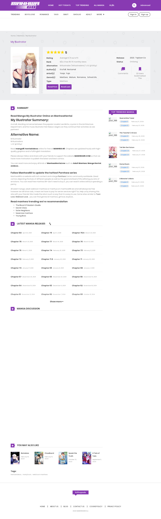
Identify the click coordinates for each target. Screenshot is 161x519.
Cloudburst (49, 453)
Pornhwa (62, 176)
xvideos (14, 166)
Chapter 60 (46, 294)
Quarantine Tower (126, 118)
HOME (51, 5)
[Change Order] (50, 224)
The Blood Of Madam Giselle (28, 205)
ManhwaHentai (63, 115)
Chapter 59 (77, 294)
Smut (65, 14)
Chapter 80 (16, 233)
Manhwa (20, 36)
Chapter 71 (77, 259)
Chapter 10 (124, 125)
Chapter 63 (46, 285)
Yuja (68, 73)
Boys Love (30, 14)
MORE (99, 14)
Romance (44, 14)
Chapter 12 (124, 140)
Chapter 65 (77, 277)
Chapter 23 (125, 155)
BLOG (66, 506)
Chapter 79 (46, 233)
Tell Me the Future (126, 147)
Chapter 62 (77, 285)
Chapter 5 (124, 186)
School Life (92, 77)
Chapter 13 (124, 136)
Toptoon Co (140, 58)
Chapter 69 (46, 268)
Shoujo (77, 14)
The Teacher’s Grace (128, 133)
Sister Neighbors (23, 210)
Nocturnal (71, 69)
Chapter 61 (16, 294)
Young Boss (21, 215)
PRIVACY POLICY (114, 506)
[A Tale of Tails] (86, 458)
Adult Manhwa (80, 163)
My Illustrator (31, 36)
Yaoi (56, 14)
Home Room (124, 164)
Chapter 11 (124, 122)
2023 (132, 58)
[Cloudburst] (39, 458)
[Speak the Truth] (62, 458)
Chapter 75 (16, 250)
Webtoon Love (21, 197)
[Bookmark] (140, 69)
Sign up (144, 14)
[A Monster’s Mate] (113, 180)
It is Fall (63, 69)
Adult (89, 14)
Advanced (145, 5)
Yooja (62, 73)
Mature (72, 77)
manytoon (27, 474)
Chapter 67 (16, 277)
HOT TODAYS (65, 5)
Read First (52, 87)
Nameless (25, 453)
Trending (15, 14)
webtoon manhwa (40, 474)
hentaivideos (16, 474)
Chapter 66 (46, 277)
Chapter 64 (16, 285)
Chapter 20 (125, 171)
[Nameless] (15, 458)
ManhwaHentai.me (56, 163)
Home (13, 36)
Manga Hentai (94, 163)
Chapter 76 (77, 241)
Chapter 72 (16, 259)
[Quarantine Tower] (113, 119)
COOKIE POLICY (96, 506)
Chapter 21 (124, 167)
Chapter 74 (46, 250)
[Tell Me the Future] (113, 152)
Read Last (65, 87)
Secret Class (21, 208)
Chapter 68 (77, 268)
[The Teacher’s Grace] (113, 134)
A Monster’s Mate (126, 179)
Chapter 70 (16, 268)
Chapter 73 (77, 250)
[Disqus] (57, 346)
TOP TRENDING (82, 5)
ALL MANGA (99, 5)
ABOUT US (54, 506)
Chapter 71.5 (47, 259)
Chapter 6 (124, 182)
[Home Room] (113, 165)
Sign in (133, 14)
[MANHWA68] (25, 5)
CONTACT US (78, 506)
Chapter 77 (46, 241)
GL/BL (111, 5)
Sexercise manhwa (24, 213)
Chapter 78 (16, 241)
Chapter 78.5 (78, 233)
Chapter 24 (125, 151)
